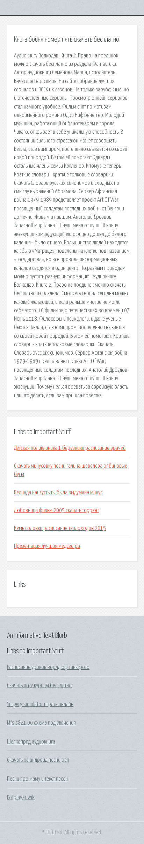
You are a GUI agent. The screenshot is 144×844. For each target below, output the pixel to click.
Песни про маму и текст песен (37, 779)
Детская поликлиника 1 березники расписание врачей (69, 448)
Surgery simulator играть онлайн (40, 704)
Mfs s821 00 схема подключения (41, 723)
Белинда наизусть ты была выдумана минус (58, 492)
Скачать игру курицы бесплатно (39, 685)
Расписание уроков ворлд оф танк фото (48, 667)
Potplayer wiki (21, 797)
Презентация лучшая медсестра (47, 546)
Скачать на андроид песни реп (38, 760)
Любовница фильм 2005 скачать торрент (56, 510)
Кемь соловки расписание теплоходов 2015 (60, 528)
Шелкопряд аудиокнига (31, 742)
